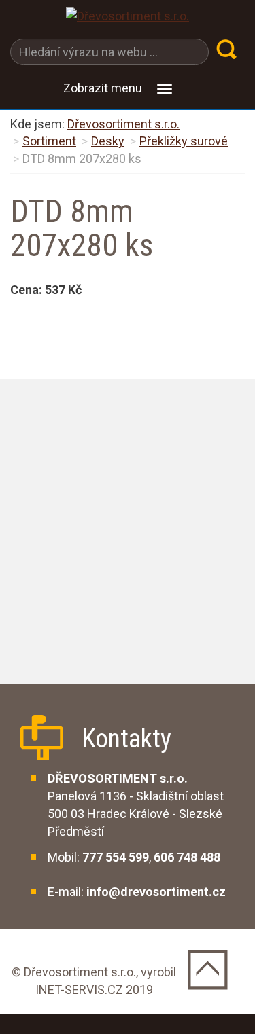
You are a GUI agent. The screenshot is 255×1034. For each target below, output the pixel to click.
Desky (107, 141)
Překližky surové (183, 141)
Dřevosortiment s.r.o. (123, 124)
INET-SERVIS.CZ (79, 989)
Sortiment (49, 141)
